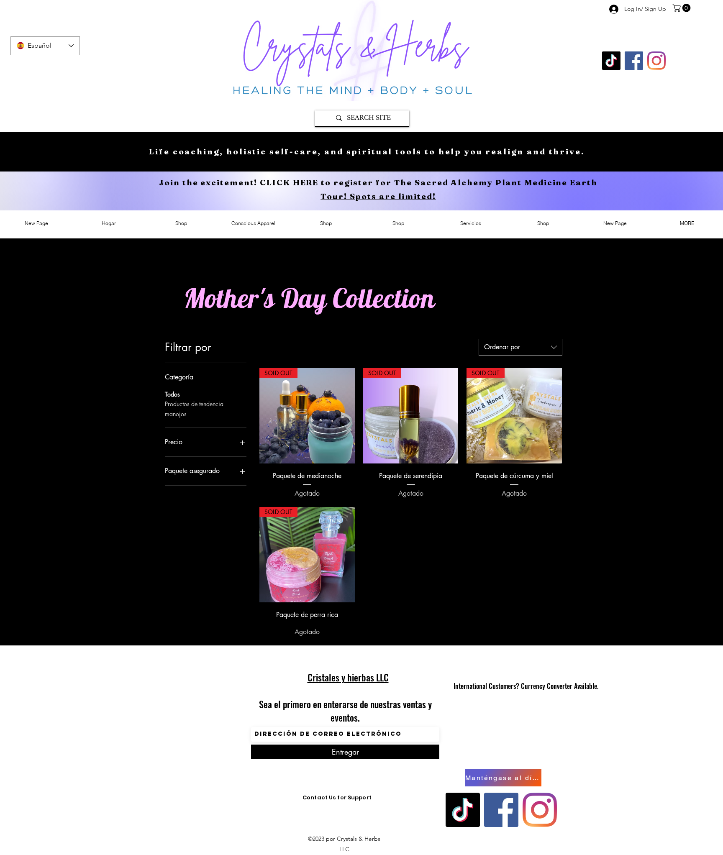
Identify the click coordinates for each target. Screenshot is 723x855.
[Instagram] (656, 60)
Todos (172, 394)
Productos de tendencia (194, 404)
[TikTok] (611, 60)
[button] (682, 8)
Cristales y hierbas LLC (348, 677)
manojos (176, 414)
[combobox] (520, 347)
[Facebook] (634, 60)
